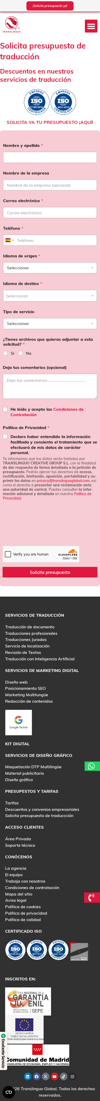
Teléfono (13, 228)
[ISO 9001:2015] (37, 951)
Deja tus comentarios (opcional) (35, 367)
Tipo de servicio (18, 311)
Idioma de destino (22, 283)
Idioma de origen (21, 256)
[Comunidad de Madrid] (37, 1054)
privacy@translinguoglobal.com (63, 480)
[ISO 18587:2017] (58, 951)
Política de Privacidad (26, 427)
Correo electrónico (23, 200)
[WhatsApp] (92, 766)
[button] (91, 26)
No (28, 353)
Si (12, 353)
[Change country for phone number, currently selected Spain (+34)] (9, 240)
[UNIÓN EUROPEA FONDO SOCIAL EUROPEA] (24, 1028)
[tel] (92, 897)
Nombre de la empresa (26, 173)
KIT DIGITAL (17, 743)
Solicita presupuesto (50, 572)
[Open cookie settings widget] (9, 1092)
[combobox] (50, 296)
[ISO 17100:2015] (15, 951)
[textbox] (49, 296)
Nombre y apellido (23, 145)
